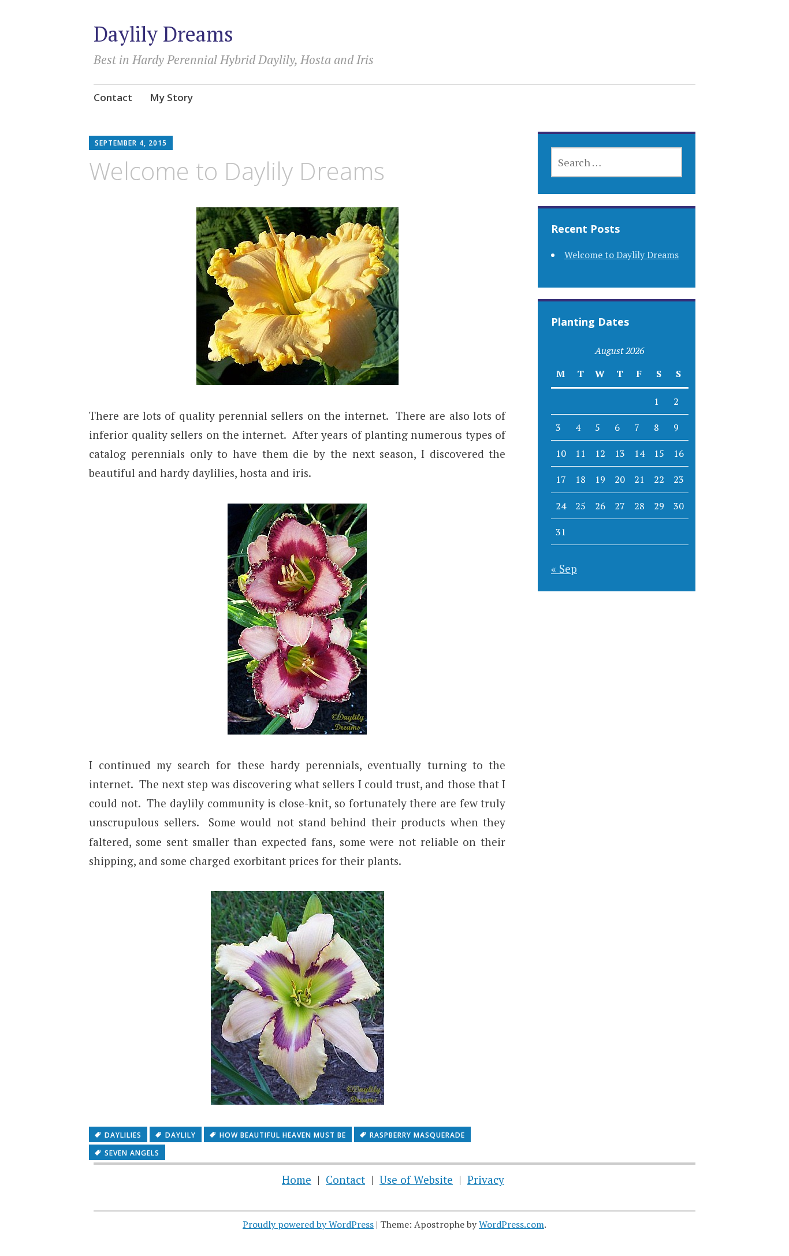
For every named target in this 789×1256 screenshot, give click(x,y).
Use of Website (416, 1179)
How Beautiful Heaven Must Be (282, 1135)
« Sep (564, 568)
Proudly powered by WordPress (308, 1224)
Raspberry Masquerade (417, 1135)
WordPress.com (511, 1224)
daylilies (123, 1135)
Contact (113, 97)
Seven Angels (132, 1153)
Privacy (485, 1179)
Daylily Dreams (163, 33)
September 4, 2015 (131, 143)
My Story (171, 97)
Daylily (180, 1135)
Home (296, 1179)
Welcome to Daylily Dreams (621, 254)
